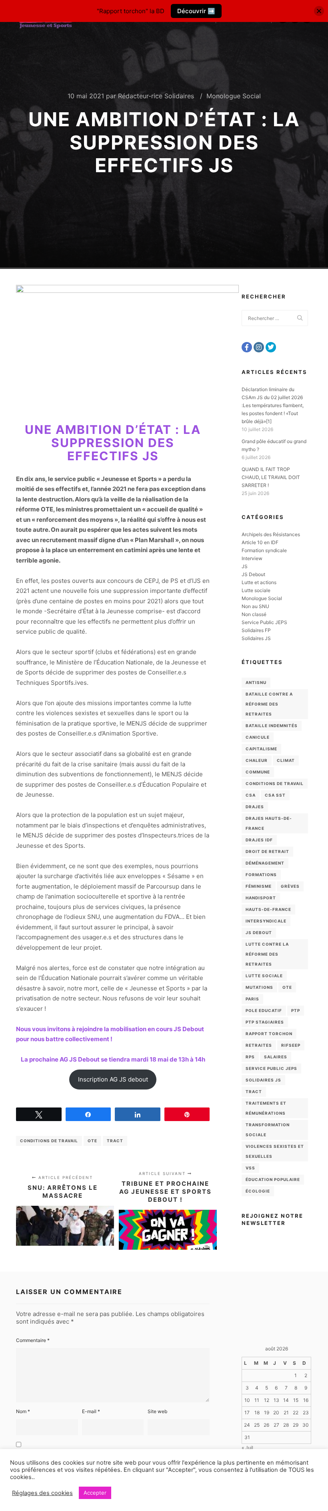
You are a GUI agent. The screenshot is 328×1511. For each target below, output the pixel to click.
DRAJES (255, 806)
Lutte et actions (259, 582)
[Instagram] (259, 347)
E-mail (91, 1411)
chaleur (257, 760)
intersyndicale (266, 921)
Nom (23, 1411)
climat (286, 760)
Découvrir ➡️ (196, 11)
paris (252, 998)
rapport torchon (269, 1033)
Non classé (254, 614)
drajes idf (259, 839)
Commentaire (33, 1340)
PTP (295, 1010)
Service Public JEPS (264, 622)
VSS (250, 1167)
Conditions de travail (49, 1140)
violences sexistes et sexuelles (275, 1151)
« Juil (247, 1448)
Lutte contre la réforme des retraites (267, 954)
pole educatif (264, 1010)
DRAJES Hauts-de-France (269, 823)
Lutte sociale (256, 590)
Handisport (261, 897)
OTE (92, 1140)
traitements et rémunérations (266, 1108)
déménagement (265, 863)
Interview (252, 558)
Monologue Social (233, 96)
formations (261, 874)
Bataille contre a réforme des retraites (269, 704)
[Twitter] (271, 347)
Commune (258, 771)
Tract (115, 1140)
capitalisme (261, 748)
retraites (259, 1045)
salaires (275, 1056)
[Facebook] (247, 347)
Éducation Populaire (273, 1179)
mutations (259, 987)
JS (245, 566)
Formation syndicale (264, 550)
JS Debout (253, 574)
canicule (258, 737)
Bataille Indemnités (272, 725)
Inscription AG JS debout (113, 1079)
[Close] (319, 11)
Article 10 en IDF (260, 542)
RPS (250, 1056)
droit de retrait (267, 851)
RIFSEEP (290, 1045)
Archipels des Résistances (271, 534)
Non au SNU (255, 606)
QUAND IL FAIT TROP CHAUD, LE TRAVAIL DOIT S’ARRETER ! (271, 477)
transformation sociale (268, 1129)
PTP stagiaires (265, 1022)
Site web (157, 1411)
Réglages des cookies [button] (42, 1493)
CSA (251, 795)
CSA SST (275, 795)
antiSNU (256, 682)
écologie (258, 1191)
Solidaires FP (256, 630)
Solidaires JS (256, 638)
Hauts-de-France (268, 909)
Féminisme (259, 886)
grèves (290, 886)
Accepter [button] (95, 1492)
